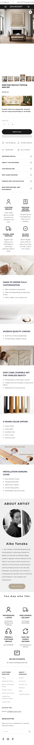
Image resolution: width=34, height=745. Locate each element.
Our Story (22, 681)
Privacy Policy (7, 690)
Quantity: (5, 120)
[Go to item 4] (22, 78)
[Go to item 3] (16, 79)
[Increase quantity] (12, 124)
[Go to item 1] (4, 79)
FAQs (4, 678)
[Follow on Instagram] (8, 739)
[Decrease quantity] (4, 124)
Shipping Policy (7, 681)
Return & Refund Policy (8, 685)
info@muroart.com (14, 711)
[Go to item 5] (28, 79)
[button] (17, 137)
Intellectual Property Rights (7, 697)
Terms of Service (8, 693)
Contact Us (23, 684)
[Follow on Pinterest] (13, 739)
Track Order (6, 702)
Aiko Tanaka (17, 586)
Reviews (22, 688)
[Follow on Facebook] (3, 739)
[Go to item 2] (10, 79)
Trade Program (24, 694)
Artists (21, 678)
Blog (20, 691)
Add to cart (17, 132)
